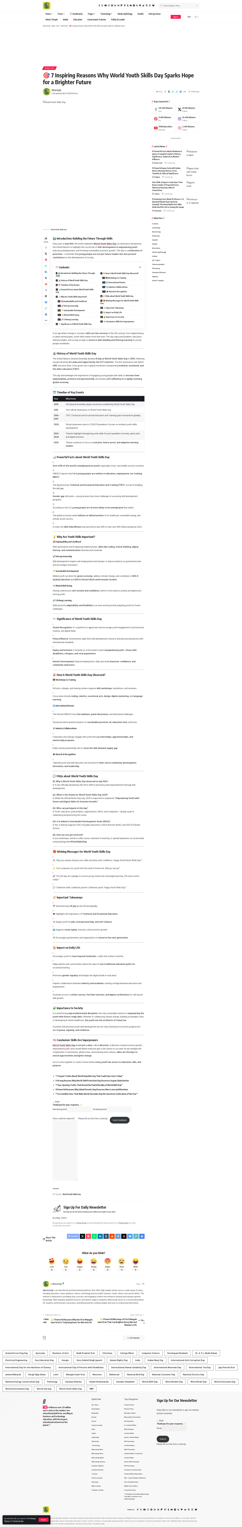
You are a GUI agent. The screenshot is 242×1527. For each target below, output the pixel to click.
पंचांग (91, 1389)
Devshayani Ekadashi (177, 1353)
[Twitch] (125, 5)
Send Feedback (120, 1120)
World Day (49, 68)
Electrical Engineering (16, 1360)
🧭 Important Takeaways (113, 308)
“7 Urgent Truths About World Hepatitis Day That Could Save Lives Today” (89, 1076)
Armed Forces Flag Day (16, 1353)
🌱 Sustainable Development (73, 310)
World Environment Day (17, 1389)
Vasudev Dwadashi (125, 1381)
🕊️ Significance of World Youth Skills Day (75, 324)
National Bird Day (135, 1374)
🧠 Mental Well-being (70, 315)
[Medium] (118, 5)
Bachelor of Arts (61, 1353)
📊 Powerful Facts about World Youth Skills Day (75, 290)
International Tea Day (200, 1367)
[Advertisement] (121, 46)
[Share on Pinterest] (46, 260)
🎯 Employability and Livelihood (74, 301)
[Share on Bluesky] (46, 302)
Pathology (52, 1381)
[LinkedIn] (115, 5)
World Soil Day (44, 1389)
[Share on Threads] (46, 296)
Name (60, 1109)
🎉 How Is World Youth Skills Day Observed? (121, 273)
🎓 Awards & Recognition (116, 291)
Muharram (114, 1374)
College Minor (127, 1353)
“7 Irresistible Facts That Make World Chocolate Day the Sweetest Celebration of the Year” (96, 1094)
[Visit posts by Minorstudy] (46, 1284)
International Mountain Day (167, 1367)
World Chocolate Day (224, 1381)
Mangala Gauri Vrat (75, 1374)
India (137, 1360)
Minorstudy (56, 90)
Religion (157, 177)
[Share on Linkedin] (46, 272)
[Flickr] (133, 5)
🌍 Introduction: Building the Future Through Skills (75, 274)
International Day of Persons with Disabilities (81, 1367)
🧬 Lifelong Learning (69, 319)
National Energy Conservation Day (22, 1381)
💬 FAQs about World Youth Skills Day (118, 296)
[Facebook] (99, 5)
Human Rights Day (119, 1360)
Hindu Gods (158, 163)
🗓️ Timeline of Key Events (69, 285)
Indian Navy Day (155, 1360)
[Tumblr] (128, 5)
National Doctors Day (193, 1374)
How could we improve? (64, 1118)
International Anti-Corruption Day (188, 1360)
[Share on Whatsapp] (173, 92)
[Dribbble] (187, 128)
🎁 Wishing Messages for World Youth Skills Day (119, 302)
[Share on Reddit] (46, 284)
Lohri (55, 1374)
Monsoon (97, 1374)
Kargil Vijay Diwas (37, 1374)
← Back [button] (56, 1101)
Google (65, 1360)
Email (100, 1109)
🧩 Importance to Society (113, 317)
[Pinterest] (112, 5)
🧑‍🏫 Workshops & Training (115, 278)
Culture (157, 194)
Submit (163, 1439)
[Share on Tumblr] (46, 278)
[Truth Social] (146, 5)
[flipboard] (121, 5)
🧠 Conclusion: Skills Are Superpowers (118, 321)
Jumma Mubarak (13, 1374)
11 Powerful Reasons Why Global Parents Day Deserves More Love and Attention (91, 1089)
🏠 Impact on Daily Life (112, 312)
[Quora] (136, 5)
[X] (102, 5)
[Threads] (150, 5)
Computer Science (151, 1353)
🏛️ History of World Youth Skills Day (73, 280)
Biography (157, 211)
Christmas (107, 1353)
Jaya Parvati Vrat (226, 1367)
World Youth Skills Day (64, 1045)
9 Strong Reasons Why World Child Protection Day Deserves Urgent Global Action (92, 1080)
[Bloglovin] (140, 5)
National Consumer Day (163, 1374)
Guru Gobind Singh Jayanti (89, 1360)
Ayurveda (40, 1353)
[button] (44, 1520)
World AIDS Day (150, 1381)
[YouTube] (105, 5)
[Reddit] (143, 5)
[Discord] (130, 5)
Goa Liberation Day (44, 1360)
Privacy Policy (123, 1223)
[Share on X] (169, 92)
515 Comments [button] (135, 1338)
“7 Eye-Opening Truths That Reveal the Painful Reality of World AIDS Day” (89, 1085)
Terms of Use (18, 1521)
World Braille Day (174, 1381)
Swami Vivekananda (99, 1381)
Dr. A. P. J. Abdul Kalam (206, 1353)
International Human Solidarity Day (128, 1367)
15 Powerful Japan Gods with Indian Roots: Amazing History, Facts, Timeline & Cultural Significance (166, 170)
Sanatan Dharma (73, 1381)
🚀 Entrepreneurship (69, 306)
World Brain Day (199, 1381)
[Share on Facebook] (165, 92)
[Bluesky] (153, 5)
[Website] (143, 1284)
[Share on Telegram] (46, 290)
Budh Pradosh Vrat (86, 1353)
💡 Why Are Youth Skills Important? (72, 297)
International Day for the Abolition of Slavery (28, 1367)
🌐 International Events (115, 282)
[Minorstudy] (46, 5)
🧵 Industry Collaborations (117, 287)
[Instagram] (108, 5)
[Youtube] (163, 128)
